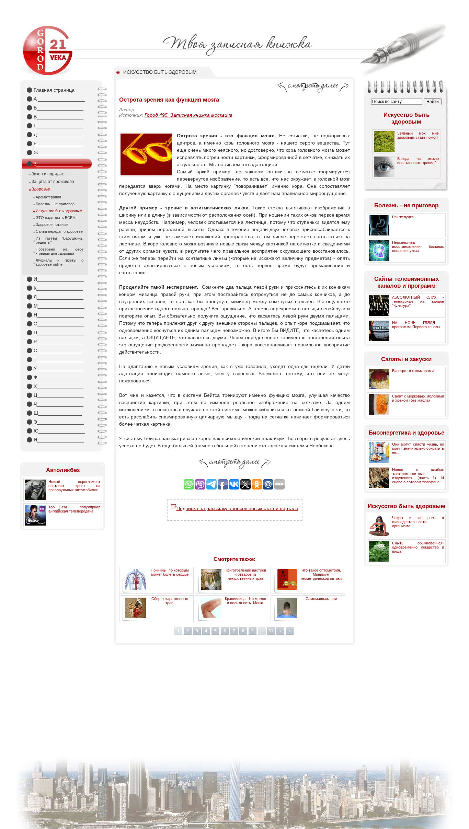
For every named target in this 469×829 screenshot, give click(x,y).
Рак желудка (403, 217)
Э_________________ (55, 422)
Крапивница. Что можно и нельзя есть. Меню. (245, 601)
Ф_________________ (55, 377)
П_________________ (55, 332)
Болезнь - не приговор (55, 204)
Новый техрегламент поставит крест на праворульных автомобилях (74, 486)
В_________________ (54, 116)
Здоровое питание (52, 224)
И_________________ (55, 279)
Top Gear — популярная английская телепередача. (74, 509)
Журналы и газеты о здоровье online (59, 262)
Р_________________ (54, 341)
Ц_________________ (55, 395)
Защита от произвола (53, 181)
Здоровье (41, 189)
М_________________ (55, 306)
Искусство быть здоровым (59, 211)
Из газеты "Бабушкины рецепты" (59, 240)
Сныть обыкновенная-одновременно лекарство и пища (418, 547)
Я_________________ (55, 439)
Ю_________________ (55, 431)
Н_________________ (55, 315)
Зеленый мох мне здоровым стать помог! (418, 135)
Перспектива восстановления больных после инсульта (418, 246)
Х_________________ (54, 386)
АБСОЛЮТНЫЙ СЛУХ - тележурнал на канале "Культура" (418, 301)
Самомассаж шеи (321, 599)
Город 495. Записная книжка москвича (188, 115)
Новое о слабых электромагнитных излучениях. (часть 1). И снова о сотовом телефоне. (418, 476)
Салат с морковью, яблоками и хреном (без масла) (418, 398)
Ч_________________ (54, 404)
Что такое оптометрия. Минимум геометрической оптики (321, 574)
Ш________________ (54, 413)
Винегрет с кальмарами (413, 371)
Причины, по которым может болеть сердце (170, 572)
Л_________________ (54, 297)
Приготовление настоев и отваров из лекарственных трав (245, 574)
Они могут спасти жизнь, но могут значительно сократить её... (418, 448)
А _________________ (55, 99)
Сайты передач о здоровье (59, 231)
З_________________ (54, 163)
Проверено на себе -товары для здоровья (59, 251)
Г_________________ (54, 125)
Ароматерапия (48, 197)
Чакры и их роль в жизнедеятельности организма (418, 522)
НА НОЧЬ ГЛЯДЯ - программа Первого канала (418, 325)
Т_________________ (54, 359)
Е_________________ (54, 143)
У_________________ (54, 368)
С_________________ (55, 350)
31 (270, 631)
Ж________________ (54, 152)
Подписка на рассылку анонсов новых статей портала (237, 508)
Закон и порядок (48, 174)
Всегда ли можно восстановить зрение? (418, 161)
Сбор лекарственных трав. (169, 601)
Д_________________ (54, 134)
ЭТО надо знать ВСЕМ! (56, 218)
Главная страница (50, 90)
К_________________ (54, 288)
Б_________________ (54, 108)
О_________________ (55, 323)
